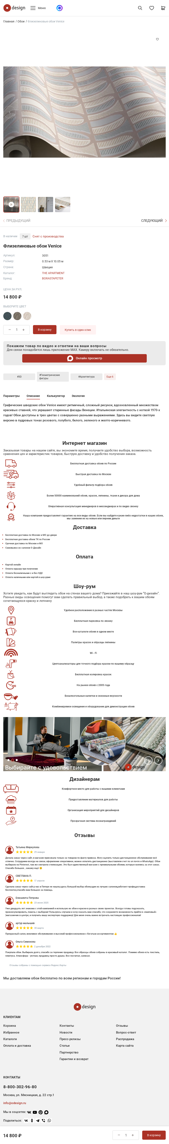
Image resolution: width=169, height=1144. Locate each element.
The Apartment (53, 273)
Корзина (9, 1026)
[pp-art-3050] (7, 316)
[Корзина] (163, 8)
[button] (148, 760)
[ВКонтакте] (26, 1120)
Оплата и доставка (17, 1046)
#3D (19, 376)
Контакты (67, 1026)
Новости (66, 1032)
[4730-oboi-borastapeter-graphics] (27, 316)
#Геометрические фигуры (49, 377)
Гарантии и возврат (74, 1059)
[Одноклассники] (31, 1120)
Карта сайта (125, 1046)
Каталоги (10, 1039)
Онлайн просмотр (88, 358)
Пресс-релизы (70, 1039)
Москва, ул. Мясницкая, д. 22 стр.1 (28, 1095)
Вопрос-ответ (126, 1032)
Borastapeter (52, 278)
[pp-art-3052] (17, 316)
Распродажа (125, 1039)
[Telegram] (37, 1120)
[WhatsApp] (49, 1120)
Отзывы (122, 1026)
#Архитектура (86, 376)
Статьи (65, 1046)
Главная (8, 21)
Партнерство (69, 1052)
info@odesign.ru (14, 1103)
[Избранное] (151, 8)
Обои (21, 21)
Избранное (11, 1032)
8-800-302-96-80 (20, 1086)
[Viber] (43, 1120)
